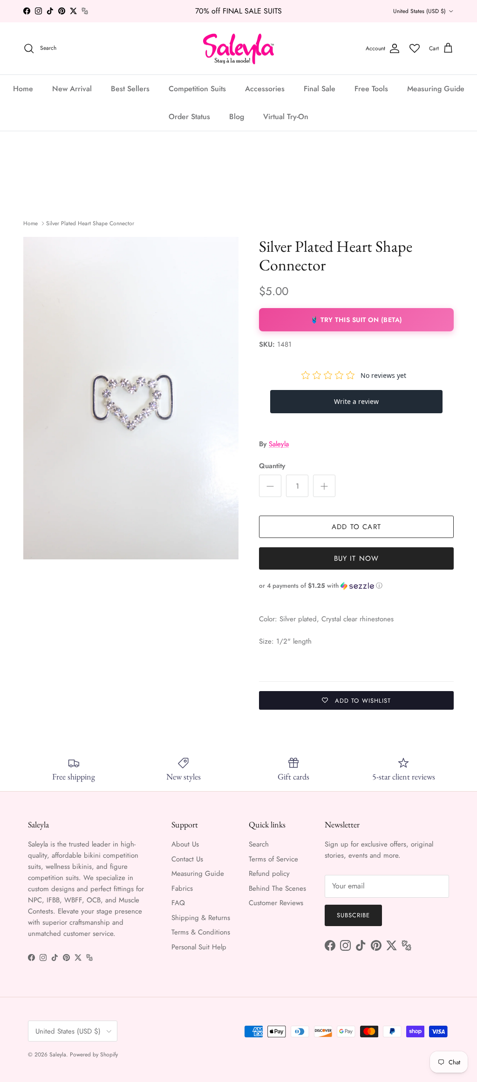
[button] (356, 585)
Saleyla (279, 444)
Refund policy (269, 873)
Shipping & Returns (200, 918)
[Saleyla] (238, 49)
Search (259, 844)
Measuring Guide (435, 88)
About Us (185, 844)
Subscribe (353, 915)
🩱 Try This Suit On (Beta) (356, 319)
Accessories (265, 88)
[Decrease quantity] (270, 486)
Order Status (189, 116)
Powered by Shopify (94, 1054)
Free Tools (371, 88)
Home (23, 88)
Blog (236, 116)
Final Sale (319, 88)
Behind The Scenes (277, 888)
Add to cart (356, 527)
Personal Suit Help (198, 947)
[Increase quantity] (324, 486)
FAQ (178, 903)
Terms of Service (273, 859)
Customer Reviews (276, 903)
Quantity (272, 466)
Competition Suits (197, 88)
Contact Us (187, 859)
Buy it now (356, 558)
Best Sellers (130, 88)
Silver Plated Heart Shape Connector (90, 223)
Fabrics (182, 888)
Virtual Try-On (285, 116)
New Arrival (72, 88)
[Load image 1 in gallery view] (130, 398)
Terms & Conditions (200, 932)
